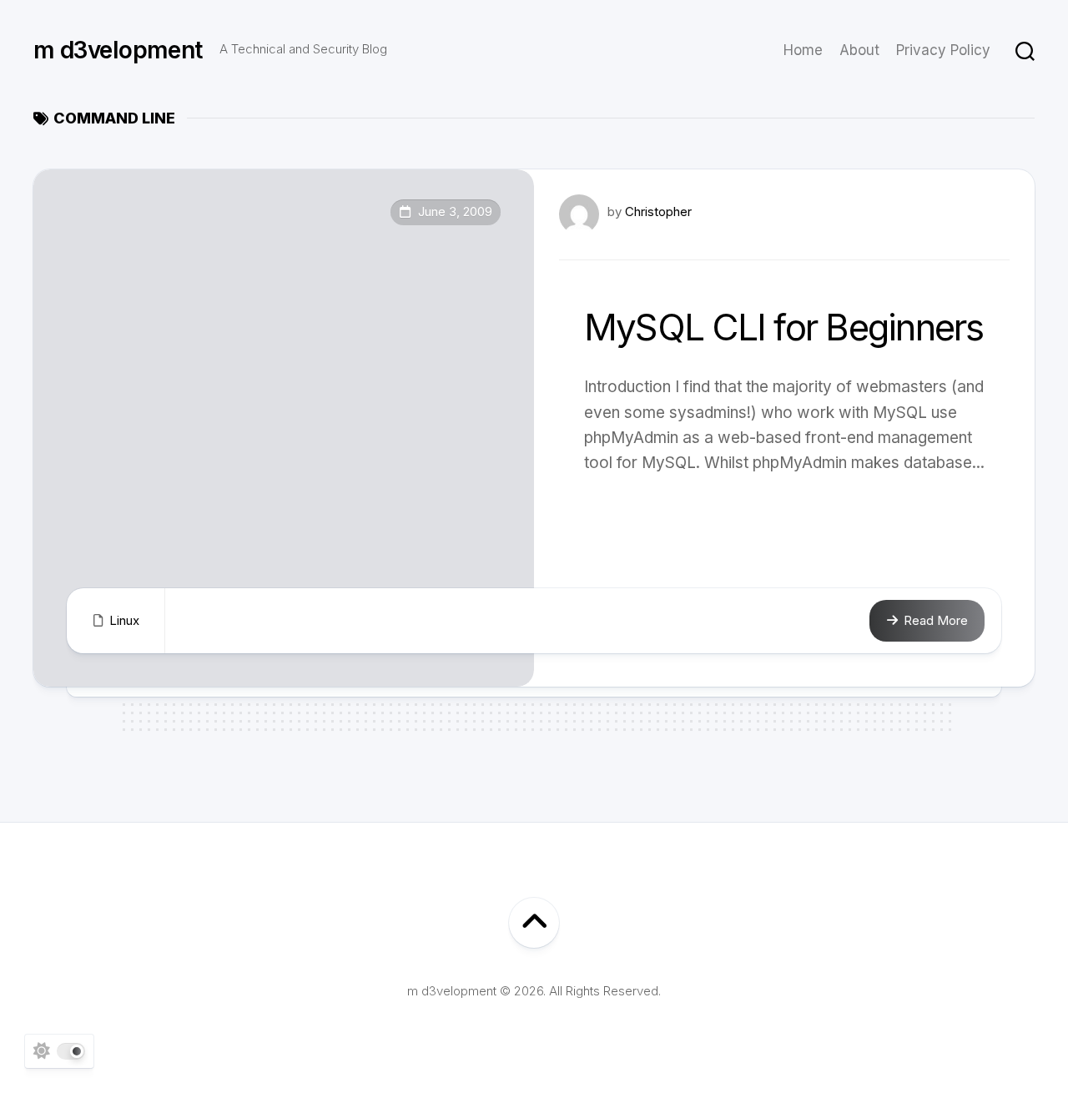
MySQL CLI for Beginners (784, 327)
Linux (124, 620)
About (859, 50)
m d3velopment (118, 50)
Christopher (658, 211)
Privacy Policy (943, 50)
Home (803, 50)
